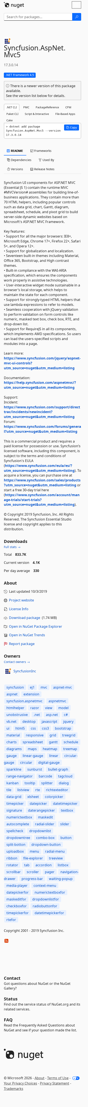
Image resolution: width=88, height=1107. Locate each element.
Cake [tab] (9, 120)
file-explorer (33, 858)
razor (34, 707)
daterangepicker (41, 810)
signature (14, 810)
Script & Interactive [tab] (37, 114)
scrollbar (13, 871)
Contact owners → (17, 662)
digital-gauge (49, 762)
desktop (29, 721)
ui (7, 728)
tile (8, 789)
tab (26, 865)
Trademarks (13, 1088)
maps (32, 748)
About (39, 1078)
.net (37, 714)
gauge (11, 755)
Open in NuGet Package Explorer (35, 626)
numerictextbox (19, 817)
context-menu (45, 885)
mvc (44, 687)
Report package (22, 643)
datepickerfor (17, 892)
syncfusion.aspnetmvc (24, 701)
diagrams (14, 748)
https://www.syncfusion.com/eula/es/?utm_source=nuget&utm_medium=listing (39, 468)
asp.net (52, 714)
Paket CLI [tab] (12, 114)
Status (11, 999)
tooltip (30, 783)
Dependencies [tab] (20, 160)
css (33, 728)
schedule (71, 742)
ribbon (11, 858)
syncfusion (15, 687)
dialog (64, 783)
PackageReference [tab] (47, 107)
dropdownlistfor (45, 899)
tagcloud (65, 776)
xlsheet (33, 796)
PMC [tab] (26, 107)
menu (34, 851)
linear (53, 755)
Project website (21, 600)
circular (26, 762)
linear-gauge (33, 755)
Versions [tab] (16, 169)
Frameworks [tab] (42, 151)
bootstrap (63, 728)
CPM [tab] (68, 107)
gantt (53, 742)
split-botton (15, 844)
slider (64, 824)
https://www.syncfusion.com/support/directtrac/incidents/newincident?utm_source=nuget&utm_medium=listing (42, 412)
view (48, 707)
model (63, 707)
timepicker (15, 803)
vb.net (11, 721)
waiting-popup (61, 878)
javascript (49, 721)
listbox (63, 865)
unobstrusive (17, 714)
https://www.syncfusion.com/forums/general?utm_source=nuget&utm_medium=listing (42, 429)
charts (11, 742)
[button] (71, 127)
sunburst (34, 769)
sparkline (13, 769)
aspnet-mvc (62, 687)
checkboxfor (16, 906)
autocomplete (17, 824)
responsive (35, 735)
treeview (56, 858)
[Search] (76, 17)
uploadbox (15, 851)
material (13, 735)
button (66, 837)
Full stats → (12, 547)
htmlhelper (15, 707)
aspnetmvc (57, 701)
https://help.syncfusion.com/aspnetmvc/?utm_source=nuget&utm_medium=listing (40, 385)
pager (49, 871)
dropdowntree (18, 837)
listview (23, 789)
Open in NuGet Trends (27, 635)
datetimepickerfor (49, 913)
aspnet (12, 694)
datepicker (38, 803)
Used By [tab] (48, 160)
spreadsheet (33, 742)
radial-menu (55, 851)
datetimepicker (65, 803)
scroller (33, 871)
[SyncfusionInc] (8, 671)
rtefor (11, 919)
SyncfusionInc (24, 671)
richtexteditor (57, 789)
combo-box (45, 837)
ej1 (32, 687)
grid (53, 735)
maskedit (45, 817)
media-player (17, 885)
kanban (12, 783)
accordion (43, 865)
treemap (70, 748)
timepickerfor (17, 913)
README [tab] (16, 151)
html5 (20, 728)
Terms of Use (58, 1078)
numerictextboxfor (50, 892)
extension (31, 694)
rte (37, 789)
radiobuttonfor (45, 906)
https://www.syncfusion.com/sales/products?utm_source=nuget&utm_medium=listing (42, 482)
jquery (68, 721)
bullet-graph (58, 769)
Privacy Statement (54, 1083)
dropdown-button (46, 844)
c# (66, 714)
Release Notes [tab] (43, 169)
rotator (12, 865)
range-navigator (19, 776)
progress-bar (32, 878)
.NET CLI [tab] (11, 107)
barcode (45, 776)
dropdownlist (40, 830)
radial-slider (44, 824)
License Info (18, 609)
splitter (47, 783)
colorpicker (54, 796)
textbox (67, 810)
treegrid (68, 735)
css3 (45, 728)
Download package (24, 617)
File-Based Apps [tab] (65, 114)
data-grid (13, 796)
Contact (12, 978)
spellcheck (14, 830)
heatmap (50, 748)
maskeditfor (16, 899)
